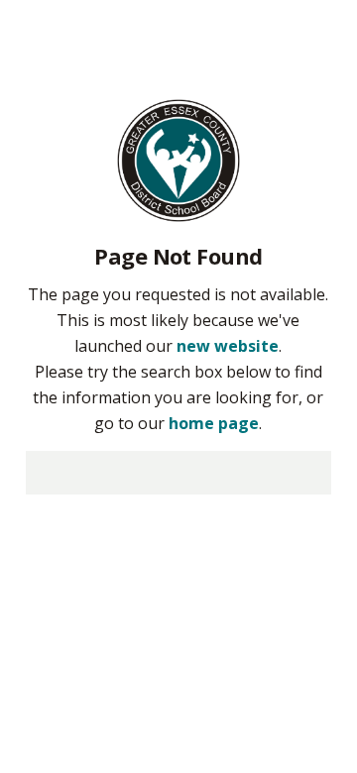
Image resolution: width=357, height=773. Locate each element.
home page (214, 423)
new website (228, 346)
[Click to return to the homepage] (178, 158)
